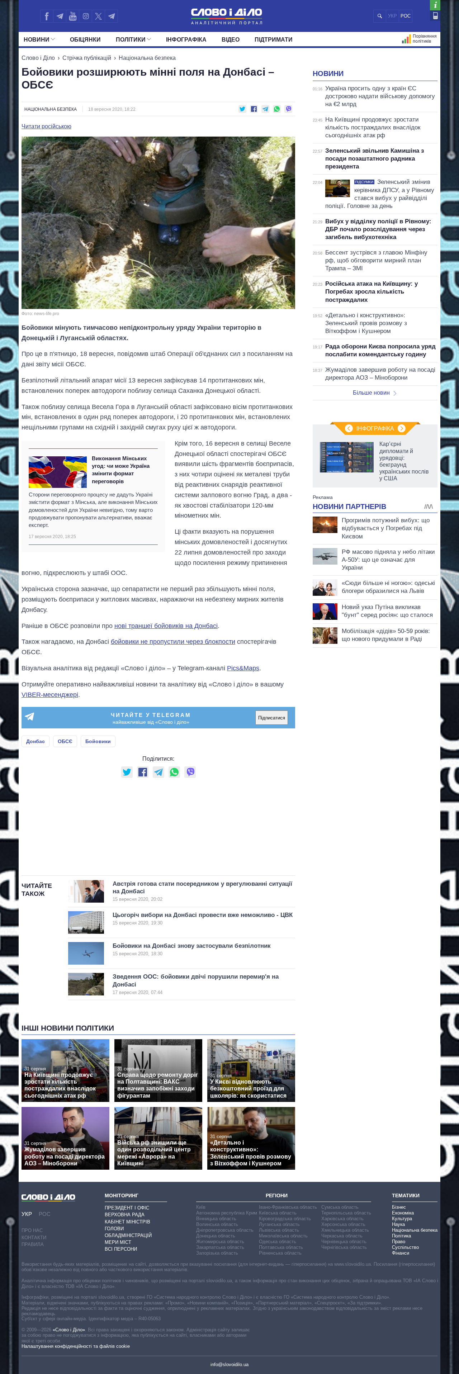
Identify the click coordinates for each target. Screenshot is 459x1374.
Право (398, 1241)
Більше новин (371, 393)
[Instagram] (85, 16)
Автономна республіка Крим (226, 1213)
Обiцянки (85, 40)
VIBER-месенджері (50, 694)
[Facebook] (46, 16)
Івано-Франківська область (288, 1207)
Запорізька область (217, 1253)
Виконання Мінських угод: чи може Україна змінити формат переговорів (121, 469)
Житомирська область (220, 1241)
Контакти (34, 1237)
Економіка (403, 1213)
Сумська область (340, 1207)
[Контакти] (435, 15)
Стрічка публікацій (86, 58)
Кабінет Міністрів (127, 1222)
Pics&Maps (243, 668)
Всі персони (121, 1249)
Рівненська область (280, 1253)
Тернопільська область (346, 1213)
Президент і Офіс (127, 1208)
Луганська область (279, 1224)
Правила (33, 1244)
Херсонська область (343, 1224)
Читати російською (46, 126)
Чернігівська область (344, 1247)
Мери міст (118, 1242)
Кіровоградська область (285, 1218)
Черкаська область (342, 1235)
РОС (406, 16)
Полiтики (131, 40)
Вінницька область (216, 1218)
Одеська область (277, 1241)
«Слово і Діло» (69, 1329)
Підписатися (271, 718)
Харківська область (342, 1218)
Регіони (277, 1195)
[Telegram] (59, 16)
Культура (402, 1218)
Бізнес (399, 1207)
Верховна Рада (125, 1214)
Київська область (278, 1213)
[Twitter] (98, 16)
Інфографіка (186, 40)
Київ (200, 1207)
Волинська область (217, 1224)
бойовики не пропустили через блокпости (173, 641)
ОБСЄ (65, 741)
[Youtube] (72, 16)
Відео (231, 40)
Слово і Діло (38, 58)
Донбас (35, 741)
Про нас (32, 1230)
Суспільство (405, 1247)
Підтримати (274, 40)
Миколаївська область (283, 1235)
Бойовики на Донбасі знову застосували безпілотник (192, 949)
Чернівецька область (343, 1241)
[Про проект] (435, 5)
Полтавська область (281, 1247)
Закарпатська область (220, 1247)
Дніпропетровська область (225, 1230)
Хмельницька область (345, 1230)
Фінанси (400, 1253)
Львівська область (279, 1230)
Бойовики (98, 741)
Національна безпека (147, 58)
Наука (398, 1224)
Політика (401, 1235)
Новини (36, 40)
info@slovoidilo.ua (229, 1364)
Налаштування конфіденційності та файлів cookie (76, 1346)
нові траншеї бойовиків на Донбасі (166, 625)
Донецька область (215, 1235)
